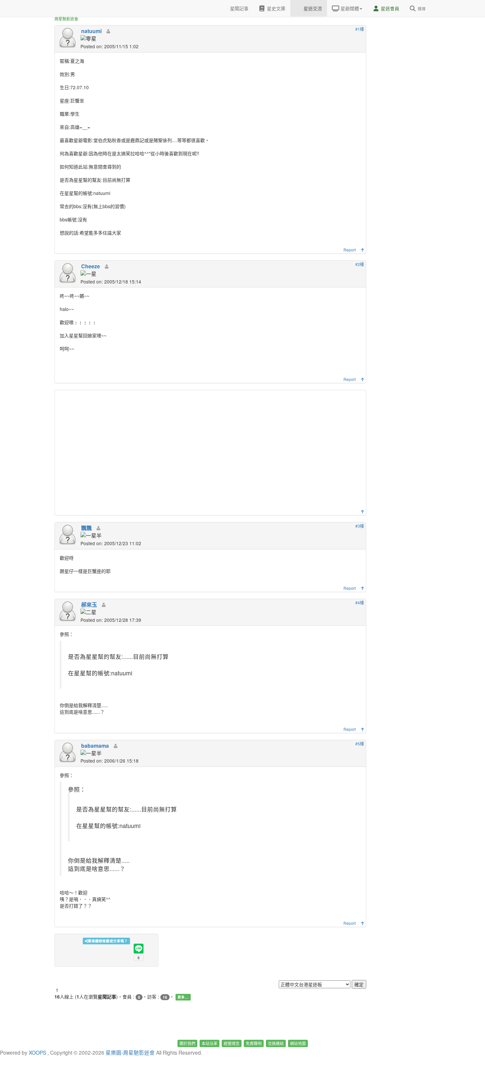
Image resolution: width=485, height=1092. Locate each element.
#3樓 (359, 526)
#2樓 (359, 264)
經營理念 (232, 1043)
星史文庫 (275, 8)
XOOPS (37, 1052)
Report (349, 249)
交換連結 (276, 1043)
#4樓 (359, 602)
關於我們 (187, 1043)
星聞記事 (238, 8)
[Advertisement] (211, 451)
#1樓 (359, 29)
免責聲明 (254, 1043)
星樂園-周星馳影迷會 (130, 1052)
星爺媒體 (349, 8)
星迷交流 (312, 8)
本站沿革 (209, 1043)
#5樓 (359, 743)
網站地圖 (298, 1043)
